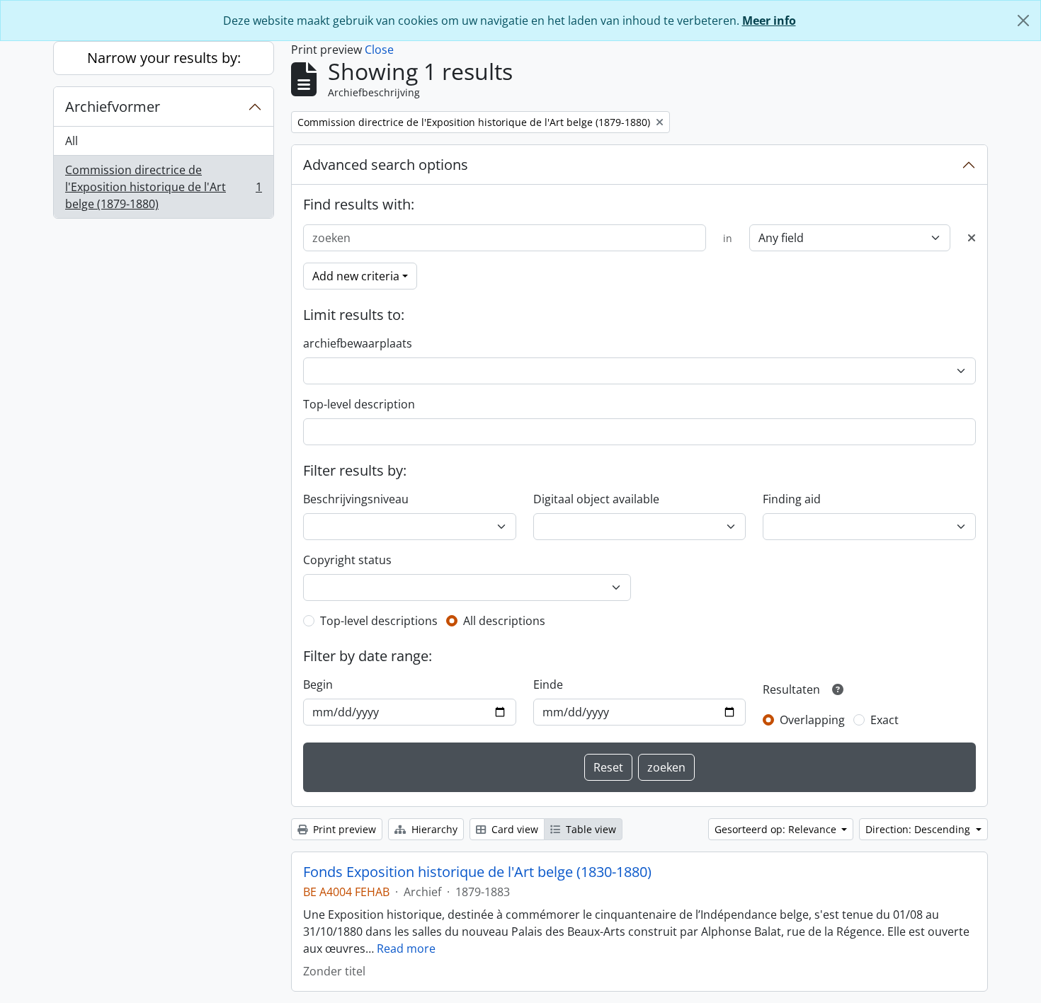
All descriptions (504, 621)
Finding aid (792, 499)
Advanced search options (385, 164)
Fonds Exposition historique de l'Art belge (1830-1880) (477, 872)
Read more (406, 948)
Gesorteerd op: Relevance (777, 829)
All (71, 141)
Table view (589, 829)
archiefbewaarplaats (357, 343)
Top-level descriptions (379, 621)
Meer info (769, 20)
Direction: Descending (919, 829)
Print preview (343, 829)
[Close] (1023, 20)
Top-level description (359, 404)
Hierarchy (433, 829)
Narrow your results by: (164, 57)
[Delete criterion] (971, 237)
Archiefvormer (112, 106)
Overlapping (812, 720)
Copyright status (347, 560)
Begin (318, 684)
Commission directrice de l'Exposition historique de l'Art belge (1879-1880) (163, 187)
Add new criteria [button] (355, 276)
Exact (884, 720)
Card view (513, 829)
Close (379, 49)
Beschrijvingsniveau (356, 499)
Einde (548, 684)
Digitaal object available (596, 499)
